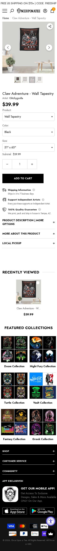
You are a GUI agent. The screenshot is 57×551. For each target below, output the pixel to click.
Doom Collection (14, 366)
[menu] (4, 10)
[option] (28, 47)
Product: (7, 110)
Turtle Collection (14, 403)
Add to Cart (23, 178)
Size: (5, 141)
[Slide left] (8, 47)
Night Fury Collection (43, 366)
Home (5, 18)
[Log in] (45, 10)
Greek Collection (42, 439)
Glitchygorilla (16, 98)
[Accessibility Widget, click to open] (50, 521)
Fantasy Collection (14, 439)
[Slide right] (49, 47)
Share (50, 26)
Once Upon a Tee (19, 540)
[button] (12, 10)
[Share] (50, 26)
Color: (5, 125)
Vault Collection (42, 403)
